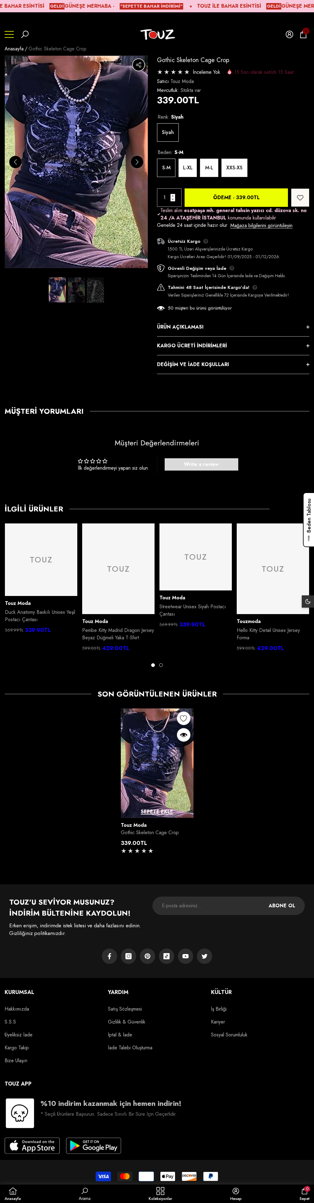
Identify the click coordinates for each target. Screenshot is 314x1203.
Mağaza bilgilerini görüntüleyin (261, 225)
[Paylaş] (138, 65)
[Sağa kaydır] (137, 162)
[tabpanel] (41, 580)
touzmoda (249, 621)
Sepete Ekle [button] (157, 811)
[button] (24, 34)
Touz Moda (182, 81)
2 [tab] (161, 665)
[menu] (9, 34)
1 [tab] (153, 665)
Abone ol (282, 905)
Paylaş (138, 65)
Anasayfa (14, 48)
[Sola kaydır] (15, 162)
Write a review (201, 464)
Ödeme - (236, 197)
